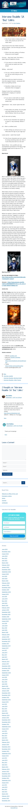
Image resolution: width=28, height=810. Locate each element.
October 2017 (5, 643)
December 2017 (6, 639)
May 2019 (4, 601)
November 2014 (6, 722)
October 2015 (5, 697)
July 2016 (4, 677)
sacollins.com (13, 355)
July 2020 (4, 576)
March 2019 (5, 605)
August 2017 (5, 648)
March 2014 (5, 740)
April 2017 (4, 657)
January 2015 (5, 717)
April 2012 (4, 791)
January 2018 (5, 637)
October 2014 (5, 724)
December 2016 (6, 666)
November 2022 (6, 551)
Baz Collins (9, 395)
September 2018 (6, 619)
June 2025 (4, 549)
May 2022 (4, 558)
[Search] (23, 482)
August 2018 (5, 621)
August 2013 (5, 755)
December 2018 (6, 612)
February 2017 (5, 661)
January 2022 (5, 567)
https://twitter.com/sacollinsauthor (14, 366)
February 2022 (6, 565)
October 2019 (5, 589)
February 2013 (6, 769)
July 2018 (4, 623)
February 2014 (6, 742)
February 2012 (5, 796)
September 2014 (6, 726)
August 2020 (5, 574)
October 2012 (5, 778)
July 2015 (4, 704)
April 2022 (4, 560)
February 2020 (6, 583)
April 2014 (4, 737)
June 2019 (4, 598)
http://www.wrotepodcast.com (12, 413)
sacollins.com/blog (15, 357)
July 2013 (4, 758)
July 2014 (4, 731)
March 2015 (5, 713)
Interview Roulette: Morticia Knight (13, 378)
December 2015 (6, 693)
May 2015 (4, 708)
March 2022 (5, 563)
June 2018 (4, 625)
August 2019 (5, 594)
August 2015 (5, 702)
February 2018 (5, 634)
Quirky (3, 498)
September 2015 (6, 699)
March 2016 (5, 686)
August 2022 (5, 554)
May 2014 (4, 735)
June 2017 (4, 652)
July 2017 (4, 650)
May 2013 (4, 762)
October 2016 (5, 670)
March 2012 (5, 794)
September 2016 (6, 672)
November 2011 (6, 800)
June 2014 (4, 733)
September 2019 (6, 592)
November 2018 (6, 614)
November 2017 (6, 641)
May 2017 (4, 654)
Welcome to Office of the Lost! (10, 493)
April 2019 (4, 603)
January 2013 (5, 771)
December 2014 (6, 720)
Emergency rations (7, 496)
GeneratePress (14, 807)
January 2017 (5, 663)
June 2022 (4, 556)
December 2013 (6, 746)
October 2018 (5, 616)
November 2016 (6, 668)
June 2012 (4, 787)
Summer (4, 500)
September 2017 (6, 646)
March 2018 (5, 632)
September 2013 (6, 753)
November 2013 (6, 749)
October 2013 (5, 751)
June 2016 (4, 679)
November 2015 (6, 695)
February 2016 (6, 688)
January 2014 (5, 744)
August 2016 (5, 675)
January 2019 (5, 610)
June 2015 (4, 706)
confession (5, 502)
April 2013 (4, 764)
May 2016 (4, 681)
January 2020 (5, 585)
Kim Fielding (10, 424)
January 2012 (5, 798)
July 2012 (4, 785)
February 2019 (6, 607)
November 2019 (6, 587)
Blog (5, 374)
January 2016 (5, 690)
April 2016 (4, 684)
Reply (5, 418)
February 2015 (5, 715)
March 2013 (5, 767)
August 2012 (5, 782)
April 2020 (4, 578)
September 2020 (6, 571)
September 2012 (6, 780)
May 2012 (4, 789)
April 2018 (4, 630)
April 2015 (4, 711)
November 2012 (6, 776)
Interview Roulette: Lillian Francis (12, 380)
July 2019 (4, 596)
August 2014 (5, 729)
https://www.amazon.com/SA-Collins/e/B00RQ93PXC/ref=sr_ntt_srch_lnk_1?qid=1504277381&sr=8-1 (14, 284)
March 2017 (5, 659)
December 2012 (6, 773)
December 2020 (6, 569)
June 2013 (4, 760)
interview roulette (8, 376)
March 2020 (5, 580)
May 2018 (4, 628)
